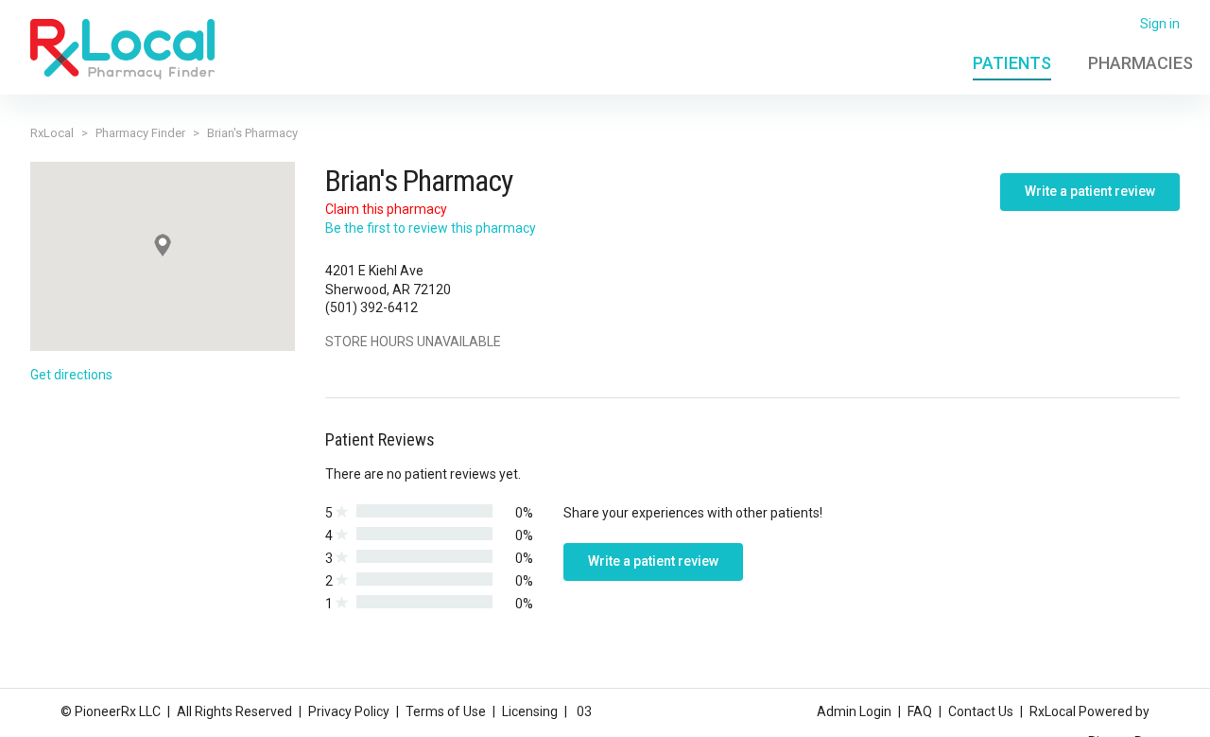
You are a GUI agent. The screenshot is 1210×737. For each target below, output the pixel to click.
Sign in (1160, 23)
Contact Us (980, 711)
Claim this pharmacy (386, 209)
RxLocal (52, 133)
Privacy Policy (348, 711)
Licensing (530, 711)
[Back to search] (122, 48)
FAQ (920, 711)
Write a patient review (1090, 191)
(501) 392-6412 (371, 307)
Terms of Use (446, 711)
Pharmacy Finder (140, 133)
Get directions (71, 374)
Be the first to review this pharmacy (430, 228)
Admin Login (854, 711)
